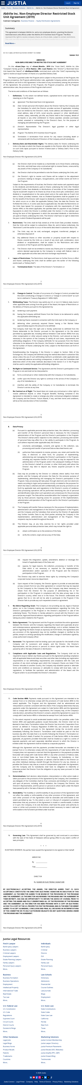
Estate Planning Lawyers (12, 959)
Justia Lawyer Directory (49, 1043)
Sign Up (76, 3)
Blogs (43, 994)
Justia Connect (9, 1082)
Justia (3, 8)
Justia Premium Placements (51, 1046)
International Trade (10, 991)
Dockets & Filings (9, 1028)
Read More (9, 43)
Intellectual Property (10, 987)
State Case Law (46, 1015)
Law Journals (46, 991)
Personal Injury (46, 966)
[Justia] (16, 3)
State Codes (45, 1012)
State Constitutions (48, 1009)
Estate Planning (47, 959)
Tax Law (6, 997)
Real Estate (7, 994)
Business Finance (27, 21)
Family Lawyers (8, 963)
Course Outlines (47, 987)
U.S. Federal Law (10, 1006)
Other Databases (10, 1037)
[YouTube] (34, 1077)
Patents (6, 1053)
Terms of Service (45, 1082)
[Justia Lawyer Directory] (51, 1077)
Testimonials (46, 1059)
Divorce (44, 953)
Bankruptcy (45, 947)
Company (29, 1082)
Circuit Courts (8, 1022)
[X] (48, 1077)
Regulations (7, 1015)
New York (44, 1025)
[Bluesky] (45, 1077)
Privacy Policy (58, 1082)
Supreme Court (8, 1018)
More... (5, 969)
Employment (7, 984)
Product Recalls (8, 1050)
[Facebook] (37, 1077)
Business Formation (10, 978)
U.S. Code (6, 1012)
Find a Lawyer (9, 943)
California (44, 1018)
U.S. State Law (47, 1006)
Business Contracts (19, 8)
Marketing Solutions (50, 1037)
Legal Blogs (7, 1043)
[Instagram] (39, 1077)
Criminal (44, 950)
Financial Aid (45, 984)
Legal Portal (20, 1082)
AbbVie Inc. (30, 8)
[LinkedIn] (31, 1077)
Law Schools (46, 974)
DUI (42, 956)
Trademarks (7, 1056)
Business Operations (11, 981)
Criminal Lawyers (9, 953)
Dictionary (45, 978)
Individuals (45, 943)
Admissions (45, 981)
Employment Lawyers (11, 956)
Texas (43, 1028)
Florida (43, 1022)
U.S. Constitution (9, 1009)
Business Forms (9, 1046)
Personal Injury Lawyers (12, 966)
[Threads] (42, 1077)
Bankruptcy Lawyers (10, 947)
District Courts (8, 1025)
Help (36, 1082)
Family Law (45, 963)
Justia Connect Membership (51, 1040)
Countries (6, 1059)
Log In (68, 3)
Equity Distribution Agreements (48, 21)
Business (7, 974)
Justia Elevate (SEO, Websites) (52, 1050)
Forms (9, 8)
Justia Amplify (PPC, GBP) (50, 1053)
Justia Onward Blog (48, 1056)
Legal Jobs (7, 1040)
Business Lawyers (9, 950)
